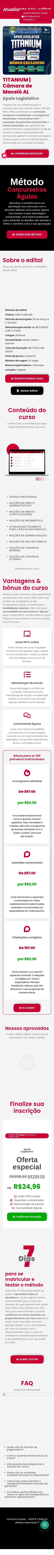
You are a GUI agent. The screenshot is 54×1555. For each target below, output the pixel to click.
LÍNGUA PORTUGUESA (23, 497)
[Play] (27, 1063)
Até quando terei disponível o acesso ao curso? (25, 1465)
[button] (27, 497)
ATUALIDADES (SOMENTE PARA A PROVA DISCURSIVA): (27, 528)
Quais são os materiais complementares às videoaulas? (28, 1474)
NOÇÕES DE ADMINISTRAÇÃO (28, 535)
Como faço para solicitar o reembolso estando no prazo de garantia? (26, 1483)
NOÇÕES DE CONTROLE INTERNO (24, 549)
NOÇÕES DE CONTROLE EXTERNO (24, 558)
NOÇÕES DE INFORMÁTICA (26, 520)
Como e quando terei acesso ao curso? (27, 1457)
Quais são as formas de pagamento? (22, 1448)
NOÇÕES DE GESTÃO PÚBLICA (28, 541)
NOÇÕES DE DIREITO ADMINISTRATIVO (22, 504)
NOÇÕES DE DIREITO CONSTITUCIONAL (22, 513)
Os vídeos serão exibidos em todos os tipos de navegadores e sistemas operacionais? (26, 1494)
